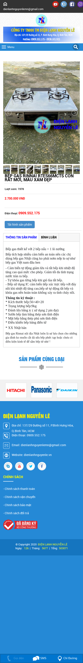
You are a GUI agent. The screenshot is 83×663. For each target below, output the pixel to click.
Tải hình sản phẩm (19, 224)
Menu (10, 47)
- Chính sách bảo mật (17, 505)
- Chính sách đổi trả (16, 513)
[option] (16, 390)
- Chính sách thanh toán (19, 489)
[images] (55, 4)
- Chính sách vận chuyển (19, 497)
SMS (42, 658)
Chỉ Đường (70, 658)
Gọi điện (18, 658)
